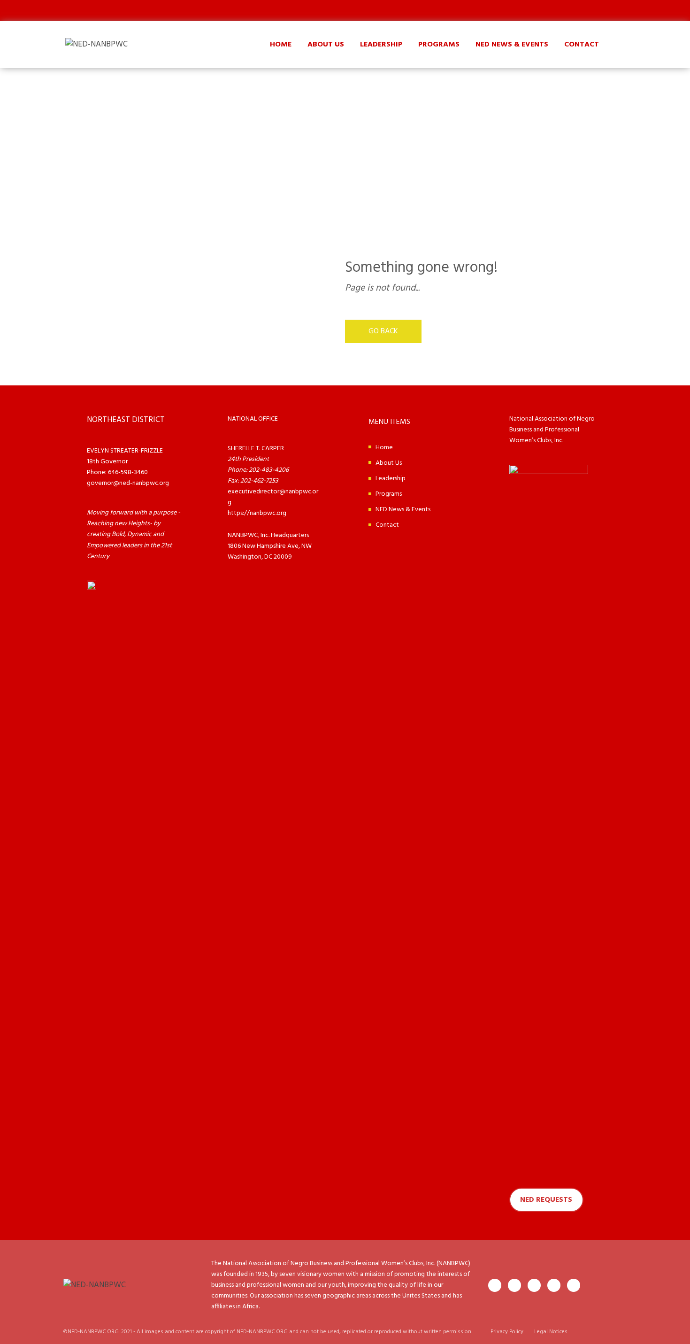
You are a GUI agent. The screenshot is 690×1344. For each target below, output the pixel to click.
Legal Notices (550, 1331)
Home (280, 44)
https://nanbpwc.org (257, 513)
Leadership (381, 44)
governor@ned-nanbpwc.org (128, 483)
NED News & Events (511, 44)
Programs (439, 44)
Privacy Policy (507, 1331)
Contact (581, 44)
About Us (325, 44)
